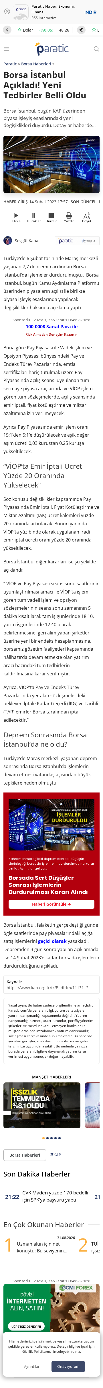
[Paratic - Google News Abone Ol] (77, 242)
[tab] (43, 1138)
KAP (55, 1154)
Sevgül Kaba (26, 240)
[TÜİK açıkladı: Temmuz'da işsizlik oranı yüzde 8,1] (41, 1105)
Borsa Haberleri (36, 64)
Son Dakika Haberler (36, 1174)
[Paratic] (51, 49)
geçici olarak (52, 941)
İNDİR (90, 12)
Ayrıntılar (31, 1366)
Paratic (10, 64)
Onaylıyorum (68, 1366)
